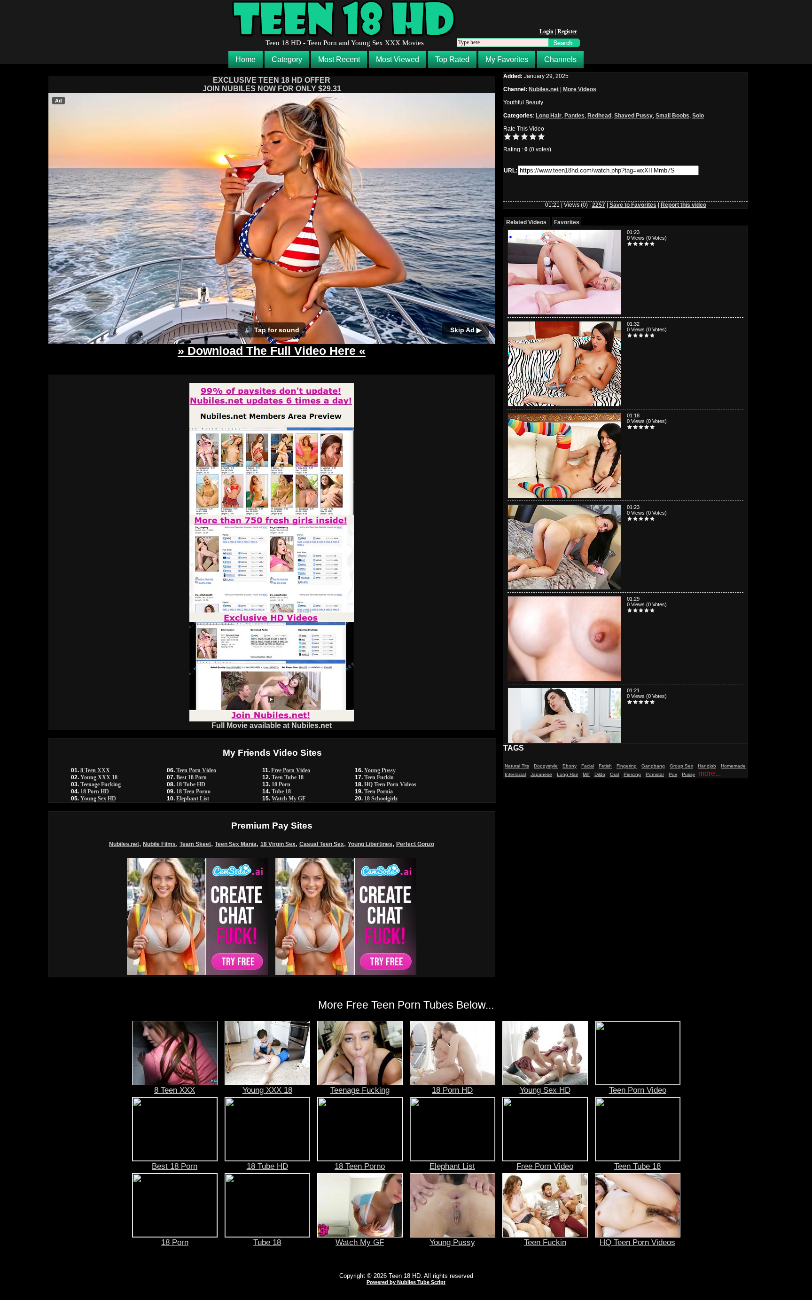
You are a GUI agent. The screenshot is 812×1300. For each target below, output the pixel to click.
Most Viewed (397, 59)
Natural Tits (517, 765)
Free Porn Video (290, 770)
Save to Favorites (632, 205)
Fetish (605, 765)
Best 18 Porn (191, 777)
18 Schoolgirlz (381, 798)
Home (245, 59)
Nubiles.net (124, 844)
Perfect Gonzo (415, 844)
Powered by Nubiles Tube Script (406, 1282)
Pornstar (655, 774)
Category (287, 59)
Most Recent (339, 59)
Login (546, 31)
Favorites (566, 222)
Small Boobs (672, 115)
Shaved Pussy (633, 115)
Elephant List (192, 798)
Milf (586, 774)
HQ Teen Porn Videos (390, 784)
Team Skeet (195, 844)
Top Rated (452, 59)
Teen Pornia (378, 791)
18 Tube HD (190, 784)
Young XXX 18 (98, 777)
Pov (673, 774)
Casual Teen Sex (321, 844)
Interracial (515, 774)
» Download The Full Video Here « (272, 350)
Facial (587, 765)
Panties (574, 115)
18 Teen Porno (193, 791)
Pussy (688, 774)
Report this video (683, 205)
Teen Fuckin (379, 777)
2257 (598, 205)
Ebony (569, 765)
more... (709, 773)
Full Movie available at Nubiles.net (271, 725)
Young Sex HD (98, 798)
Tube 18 (281, 791)
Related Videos (526, 222)
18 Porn (281, 784)
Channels (560, 59)
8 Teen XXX (95, 770)
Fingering (627, 765)
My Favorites (506, 59)
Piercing (632, 774)
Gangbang (653, 765)
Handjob (707, 765)
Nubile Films (159, 844)
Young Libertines (370, 844)
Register (567, 31)
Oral (614, 774)
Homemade (733, 765)
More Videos (579, 89)
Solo (698, 115)
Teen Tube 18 (288, 777)
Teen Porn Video (196, 770)
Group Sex (681, 765)
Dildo (599, 774)
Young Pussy (380, 770)
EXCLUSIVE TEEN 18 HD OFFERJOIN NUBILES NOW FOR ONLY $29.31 (272, 84)
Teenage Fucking (100, 784)
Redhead (599, 115)
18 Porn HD (94, 791)
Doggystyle (546, 765)
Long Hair (549, 115)
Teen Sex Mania (236, 844)
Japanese (541, 774)
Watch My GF (288, 798)
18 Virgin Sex (278, 844)
